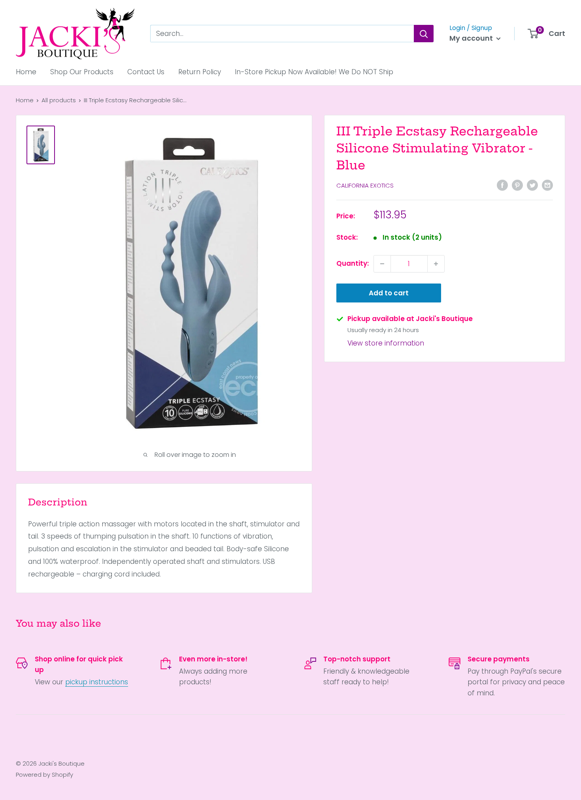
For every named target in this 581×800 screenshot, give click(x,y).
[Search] (424, 33)
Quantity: (352, 263)
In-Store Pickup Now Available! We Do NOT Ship (314, 72)
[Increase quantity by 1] (436, 263)
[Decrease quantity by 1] (382, 263)
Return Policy (199, 72)
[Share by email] (547, 185)
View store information (385, 343)
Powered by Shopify (44, 774)
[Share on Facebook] (502, 185)
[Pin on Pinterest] (517, 185)
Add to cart (389, 293)
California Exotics (365, 186)
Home (26, 72)
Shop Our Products (81, 72)
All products (59, 100)
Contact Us (145, 72)
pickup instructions (96, 682)
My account (471, 38)
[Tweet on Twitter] (532, 185)
